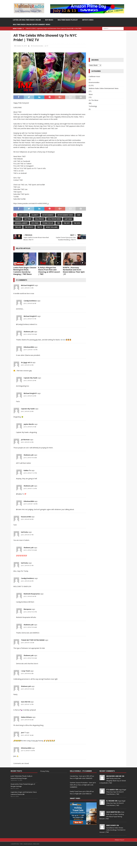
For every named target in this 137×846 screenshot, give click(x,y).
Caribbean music (94, 76)
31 (47, 46)
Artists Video (87, 20)
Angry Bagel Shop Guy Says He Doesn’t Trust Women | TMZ (116, 792)
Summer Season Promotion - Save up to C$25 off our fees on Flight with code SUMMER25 (83, 785)
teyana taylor (47, 223)
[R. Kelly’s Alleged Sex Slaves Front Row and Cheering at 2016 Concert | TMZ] (49, 258)
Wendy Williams (51, 227)
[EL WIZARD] (102, 804)
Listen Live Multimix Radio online (27, 20)
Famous (18, 219)
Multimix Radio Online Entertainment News (31, 24)
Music (91, 94)
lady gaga (68, 219)
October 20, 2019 (21, 46)
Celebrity (34, 215)
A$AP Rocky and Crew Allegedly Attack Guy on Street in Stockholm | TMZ (113, 780)
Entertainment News (65, 215)
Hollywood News (54, 219)
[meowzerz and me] (102, 779)
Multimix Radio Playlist (68, 20)
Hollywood (39, 219)
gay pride (27, 219)
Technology (93, 106)
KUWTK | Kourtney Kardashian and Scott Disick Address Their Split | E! (74, 270)
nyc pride (34, 223)
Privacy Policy (44, 771)
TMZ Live (18, 227)
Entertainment (48, 215)
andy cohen (23, 215)
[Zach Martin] (102, 815)
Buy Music (49, 20)
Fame (78, 215)
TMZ (58, 223)
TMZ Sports (29, 227)
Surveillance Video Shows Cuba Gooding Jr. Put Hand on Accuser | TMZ (112, 830)
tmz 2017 (67, 223)
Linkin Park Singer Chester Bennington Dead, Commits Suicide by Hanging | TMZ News (24, 270)
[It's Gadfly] (102, 792)
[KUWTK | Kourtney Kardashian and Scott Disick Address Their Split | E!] (74, 258)
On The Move (93, 100)
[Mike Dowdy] (102, 828)
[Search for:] (113, 28)
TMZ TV (39, 227)
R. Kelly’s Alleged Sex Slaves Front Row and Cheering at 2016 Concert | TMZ (49, 270)
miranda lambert (21, 223)
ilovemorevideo (38, 46)
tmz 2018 (77, 223)
